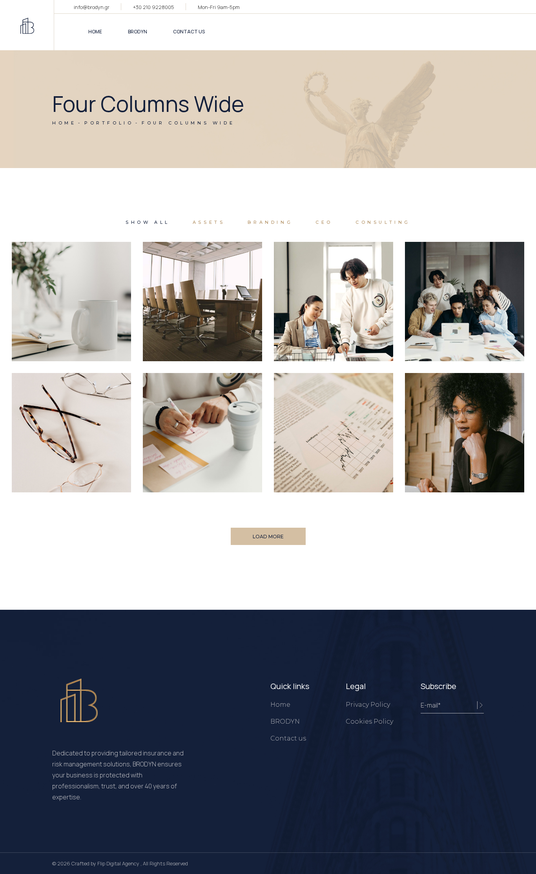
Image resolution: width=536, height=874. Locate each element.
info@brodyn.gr (91, 7)
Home (280, 704)
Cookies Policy (369, 721)
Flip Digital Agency (118, 863)
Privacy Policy (368, 704)
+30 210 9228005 (153, 7)
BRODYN (285, 721)
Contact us (288, 738)
